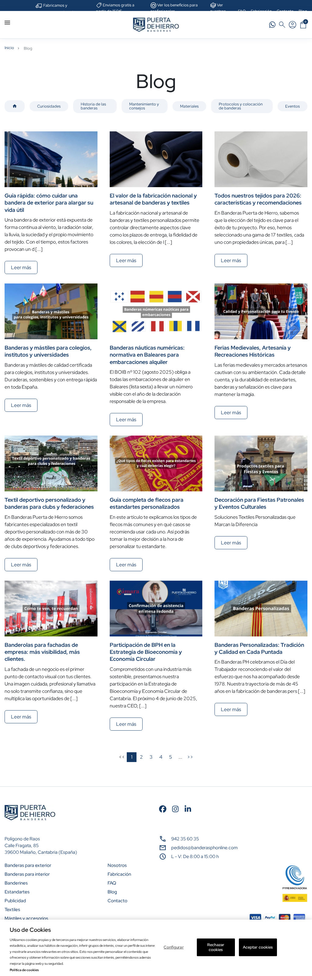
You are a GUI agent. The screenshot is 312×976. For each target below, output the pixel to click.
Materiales (189, 106)
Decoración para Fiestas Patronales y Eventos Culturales (259, 503)
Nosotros (117, 865)
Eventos (292, 106)
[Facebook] (163, 808)
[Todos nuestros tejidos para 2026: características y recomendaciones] (260, 159)
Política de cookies (24, 970)
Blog (112, 892)
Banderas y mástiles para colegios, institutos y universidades (48, 351)
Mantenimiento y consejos (144, 106)
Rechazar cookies (215, 947)
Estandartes (17, 892)
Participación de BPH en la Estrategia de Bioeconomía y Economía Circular (146, 652)
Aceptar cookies (258, 947)
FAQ (112, 883)
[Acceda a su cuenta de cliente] (292, 24)
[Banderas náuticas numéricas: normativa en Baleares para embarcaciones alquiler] (156, 311)
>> (190, 757)
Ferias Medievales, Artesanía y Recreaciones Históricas (252, 351)
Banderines (16, 883)
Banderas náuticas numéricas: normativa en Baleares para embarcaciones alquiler (147, 354)
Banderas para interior (27, 874)
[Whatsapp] (272, 24)
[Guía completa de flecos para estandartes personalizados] (156, 463)
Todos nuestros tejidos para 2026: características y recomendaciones (258, 199)
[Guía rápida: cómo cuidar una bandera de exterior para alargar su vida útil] (51, 159)
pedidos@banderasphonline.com (204, 848)
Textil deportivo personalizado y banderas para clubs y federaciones (49, 503)
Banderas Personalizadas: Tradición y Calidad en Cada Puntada (259, 648)
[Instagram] (175, 808)
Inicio (9, 47)
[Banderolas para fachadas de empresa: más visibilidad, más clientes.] (51, 608)
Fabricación (119, 874)
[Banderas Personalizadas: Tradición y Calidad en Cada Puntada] (260, 608)
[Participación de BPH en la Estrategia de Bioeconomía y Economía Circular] (156, 608)
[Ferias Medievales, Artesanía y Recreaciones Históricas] (260, 311)
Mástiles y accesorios (26, 918)
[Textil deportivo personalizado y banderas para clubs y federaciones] (51, 463)
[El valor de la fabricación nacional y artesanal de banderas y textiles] (156, 159)
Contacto (117, 901)
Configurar (173, 947)
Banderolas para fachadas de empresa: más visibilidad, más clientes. (42, 652)
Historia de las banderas (93, 106)
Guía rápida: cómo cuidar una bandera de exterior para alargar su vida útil (49, 202)
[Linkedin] (188, 808)
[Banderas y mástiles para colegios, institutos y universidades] (51, 311)
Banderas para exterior (28, 865)
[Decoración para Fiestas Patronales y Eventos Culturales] (260, 463)
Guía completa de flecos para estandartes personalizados (146, 503)
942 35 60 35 (185, 839)
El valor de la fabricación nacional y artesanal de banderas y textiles (153, 199)
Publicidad (15, 901)
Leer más (21, 267)
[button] (303, 24)
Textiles (12, 910)
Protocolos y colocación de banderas (241, 106)
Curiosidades (49, 106)
